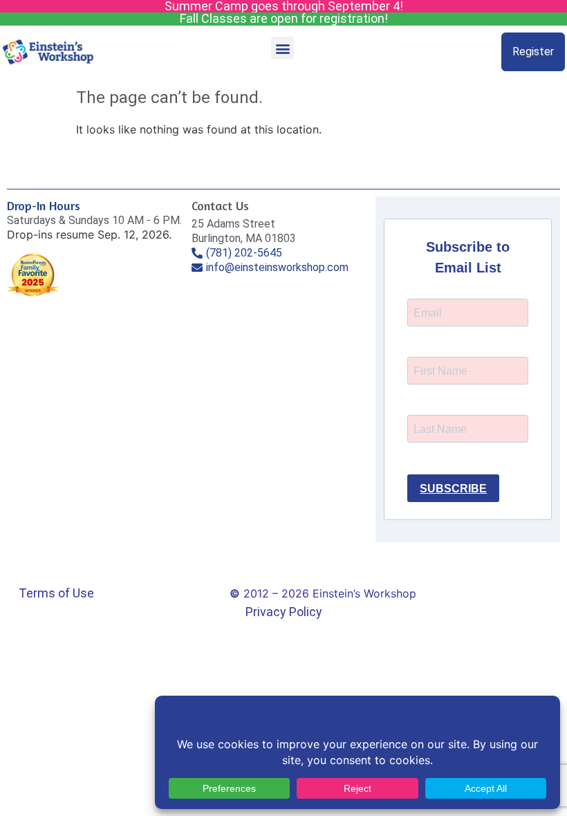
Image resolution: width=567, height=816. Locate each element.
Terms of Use (56, 593)
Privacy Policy (283, 611)
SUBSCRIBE (453, 488)
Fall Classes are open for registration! (284, 18)
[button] (282, 48)
